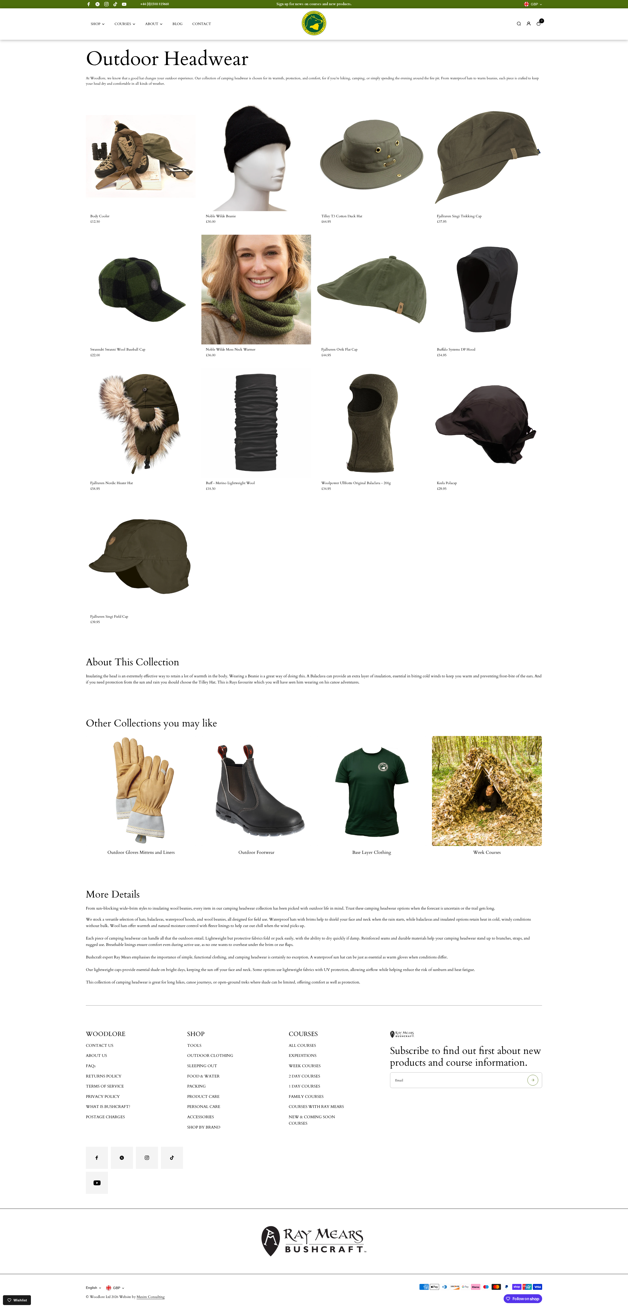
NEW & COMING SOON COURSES (312, 1120)
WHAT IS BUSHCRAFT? (108, 1106)
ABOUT (151, 24)
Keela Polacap (447, 483)
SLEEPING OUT (202, 1066)
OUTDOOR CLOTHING (210, 1055)
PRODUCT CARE (203, 1096)
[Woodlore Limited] (314, 34)
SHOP (95, 24)
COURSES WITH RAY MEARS (316, 1106)
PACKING (196, 1086)
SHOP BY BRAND (203, 1127)
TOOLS (194, 1045)
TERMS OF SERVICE (105, 1086)
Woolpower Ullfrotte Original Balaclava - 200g (356, 483)
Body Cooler (99, 216)
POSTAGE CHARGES (105, 1117)
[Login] (528, 23)
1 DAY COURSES (304, 1086)
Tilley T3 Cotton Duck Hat (341, 216)
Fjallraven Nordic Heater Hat (111, 483)
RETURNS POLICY (103, 1076)
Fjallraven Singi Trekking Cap (459, 216)
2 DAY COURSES (304, 1076)
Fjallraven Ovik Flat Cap (339, 349)
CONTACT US (99, 1045)
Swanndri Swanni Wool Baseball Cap (117, 349)
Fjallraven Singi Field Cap (109, 616)
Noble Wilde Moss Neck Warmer (230, 349)
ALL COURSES (302, 1045)
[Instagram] (106, 4)
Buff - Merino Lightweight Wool (230, 483)
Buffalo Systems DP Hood (456, 349)
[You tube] (124, 4)
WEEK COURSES (305, 1066)
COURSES (123, 24)
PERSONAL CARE (203, 1106)
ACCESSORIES (200, 1117)
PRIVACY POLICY (103, 1096)
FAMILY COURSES (306, 1096)
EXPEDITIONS (302, 1055)
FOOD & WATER (203, 1076)
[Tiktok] (115, 4)
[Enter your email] (532, 1080)
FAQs (90, 1066)
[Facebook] (89, 4)
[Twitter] (98, 4)
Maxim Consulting (151, 1296)
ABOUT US (96, 1055)
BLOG (177, 24)
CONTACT (201, 24)
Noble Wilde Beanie (221, 216)
